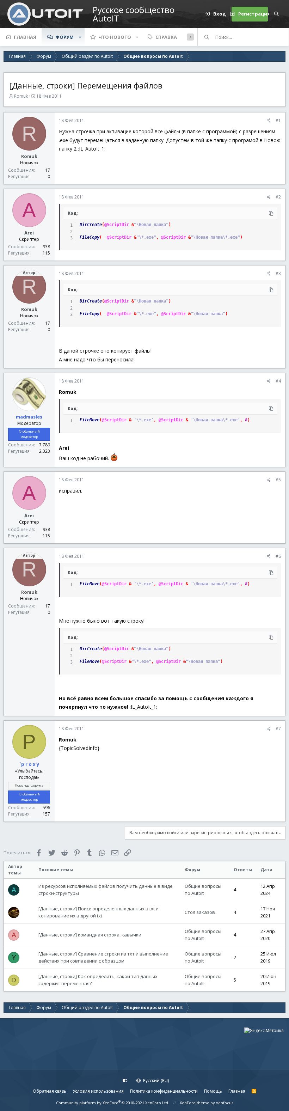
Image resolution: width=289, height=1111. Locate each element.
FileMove (89, 419)
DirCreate (91, 224)
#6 (278, 556)
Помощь (213, 1091)
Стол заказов (200, 912)
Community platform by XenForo (112, 1102)
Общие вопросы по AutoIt (203, 889)
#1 (278, 120)
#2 (278, 197)
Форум (64, 37)
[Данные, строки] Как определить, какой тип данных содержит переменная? (98, 980)
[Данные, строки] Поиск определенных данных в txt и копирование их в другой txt (98, 912)
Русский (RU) (155, 1080)
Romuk (21, 96)
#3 (278, 273)
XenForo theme (194, 1102)
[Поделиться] (268, 120)
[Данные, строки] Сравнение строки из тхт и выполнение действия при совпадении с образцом (103, 957)
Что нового (114, 37)
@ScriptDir (116, 224)
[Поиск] (276, 14)
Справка (166, 37)
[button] (80, 37)
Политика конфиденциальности (164, 1091)
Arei (29, 233)
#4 (278, 381)
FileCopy (89, 237)
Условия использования (98, 1091)
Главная (25, 37)
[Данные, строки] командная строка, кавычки (89, 935)
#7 (278, 729)
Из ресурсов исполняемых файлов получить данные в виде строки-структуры (105, 889)
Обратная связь (49, 1091)
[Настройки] (125, 1080)
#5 (278, 480)
